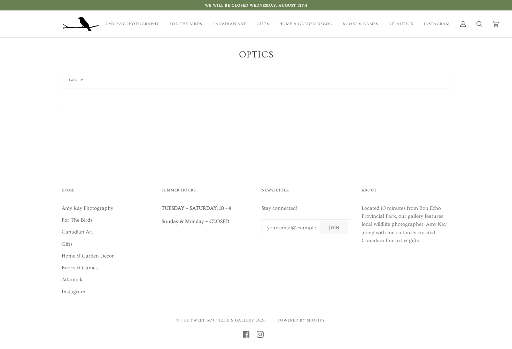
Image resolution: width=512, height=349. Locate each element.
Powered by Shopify (301, 320)
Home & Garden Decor (88, 256)
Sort (73, 79)
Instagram (73, 292)
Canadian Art (77, 232)
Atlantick (72, 280)
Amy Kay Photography (87, 208)
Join (334, 227)
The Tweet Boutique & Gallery (217, 320)
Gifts (67, 244)
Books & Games (80, 268)
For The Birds (77, 220)
